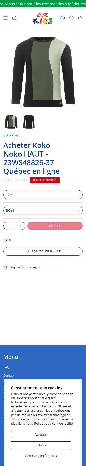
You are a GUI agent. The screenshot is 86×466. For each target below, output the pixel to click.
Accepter (41, 434)
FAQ (6, 367)
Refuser (40, 445)
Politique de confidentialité (53, 423)
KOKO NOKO (11, 135)
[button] (14, 18)
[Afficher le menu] (5, 18)
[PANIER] (80, 18)
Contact (8, 375)
